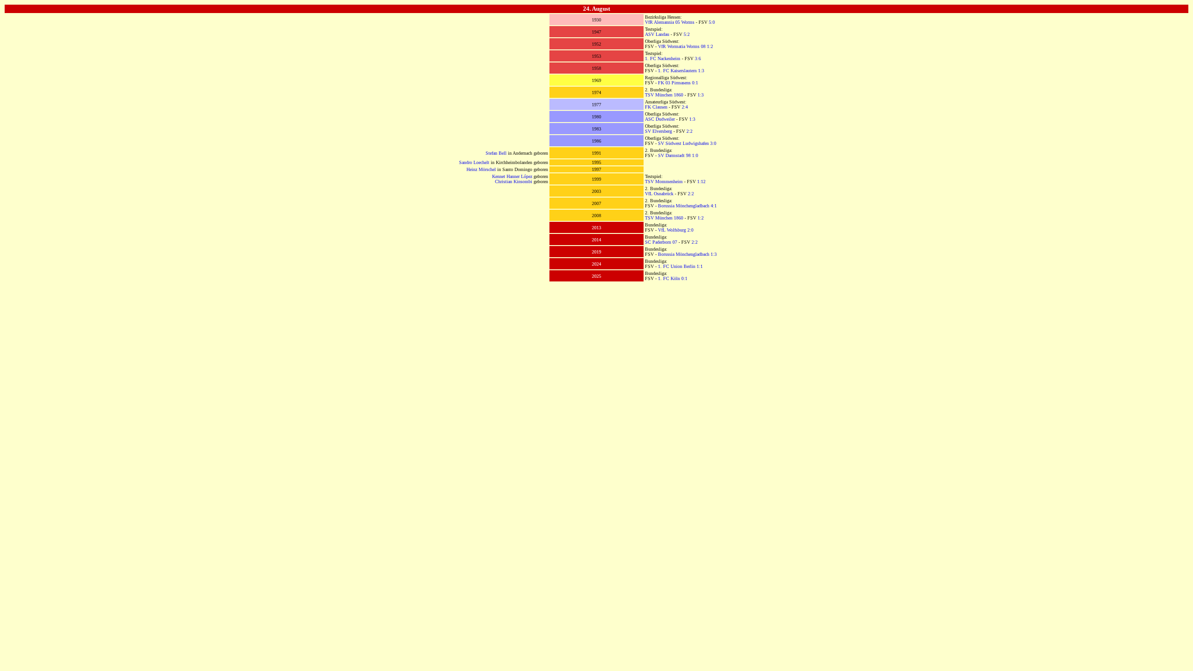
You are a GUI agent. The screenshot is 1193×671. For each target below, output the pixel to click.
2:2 (689, 131)
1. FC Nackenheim (662, 58)
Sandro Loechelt (474, 162)
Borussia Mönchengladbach (683, 205)
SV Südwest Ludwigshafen (683, 143)
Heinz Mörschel (481, 169)
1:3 (701, 70)
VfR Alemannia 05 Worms (669, 22)
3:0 (713, 143)
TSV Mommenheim (664, 181)
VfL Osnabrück (659, 193)
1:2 (710, 46)
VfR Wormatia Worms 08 (682, 46)
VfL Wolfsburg (672, 230)
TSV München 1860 (664, 94)
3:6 (698, 58)
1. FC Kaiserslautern (677, 70)
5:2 (687, 34)
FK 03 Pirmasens (674, 82)
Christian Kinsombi (513, 181)
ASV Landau (657, 34)
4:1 (714, 205)
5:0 (712, 22)
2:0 (690, 230)
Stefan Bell (496, 153)
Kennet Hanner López (512, 176)
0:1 (695, 82)
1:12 (701, 181)
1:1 (700, 266)
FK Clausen (656, 107)
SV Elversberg (658, 131)
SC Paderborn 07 (661, 242)
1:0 (695, 155)
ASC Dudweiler (660, 119)
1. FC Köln (669, 278)
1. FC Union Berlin (676, 266)
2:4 (685, 107)
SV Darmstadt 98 (674, 155)
